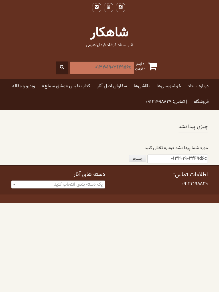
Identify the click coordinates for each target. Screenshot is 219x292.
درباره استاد (198, 86)
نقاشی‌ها (142, 86)
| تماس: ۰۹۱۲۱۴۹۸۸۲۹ (166, 102)
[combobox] (58, 184)
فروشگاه (201, 102)
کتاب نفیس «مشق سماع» (66, 86)
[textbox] (58, 185)
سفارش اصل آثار (112, 86)
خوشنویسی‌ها (169, 86)
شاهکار (109, 33)
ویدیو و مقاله (23, 86)
